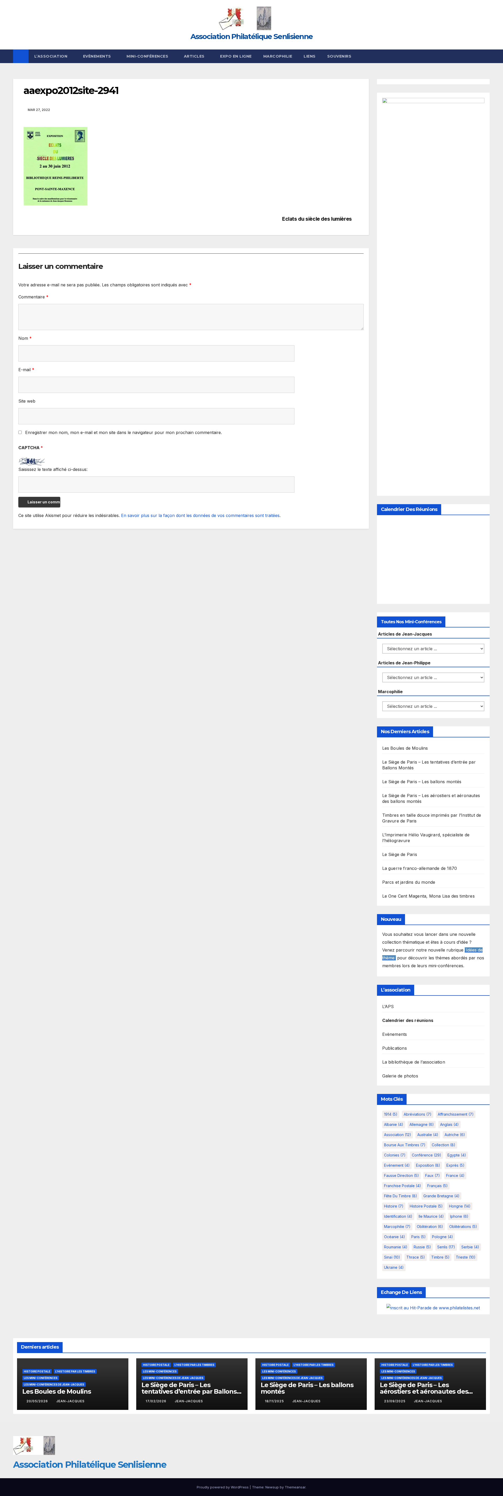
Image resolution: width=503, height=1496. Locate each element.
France (455, 1175)
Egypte (456, 1155)
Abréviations (417, 1114)
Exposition (428, 1165)
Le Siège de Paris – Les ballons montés (422, 781)
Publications (394, 1048)
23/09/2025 (395, 1401)
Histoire (393, 1206)
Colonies (395, 1155)
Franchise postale (402, 1185)
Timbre (440, 1257)
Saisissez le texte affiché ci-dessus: (53, 469)
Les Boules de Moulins (405, 748)
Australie (427, 1134)
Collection (443, 1145)
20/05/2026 (37, 1401)
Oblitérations (463, 1226)
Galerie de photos (400, 1075)
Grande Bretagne (441, 1196)
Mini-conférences (148, 56)
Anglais (449, 1124)
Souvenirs (339, 56)
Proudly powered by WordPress (223, 1487)
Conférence (426, 1155)
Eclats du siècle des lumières (317, 219)
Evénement (397, 1165)
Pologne (442, 1236)
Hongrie (460, 1206)
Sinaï (392, 1257)
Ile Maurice (431, 1216)
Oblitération (430, 1226)
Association (397, 1134)
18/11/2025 (275, 1401)
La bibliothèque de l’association (413, 1062)
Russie (422, 1247)
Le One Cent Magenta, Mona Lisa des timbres (428, 896)
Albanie (393, 1124)
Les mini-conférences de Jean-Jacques (54, 1384)
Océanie (394, 1236)
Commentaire (33, 296)
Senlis (446, 1247)
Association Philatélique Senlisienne (251, 36)
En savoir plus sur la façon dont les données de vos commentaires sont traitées (200, 515)
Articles (195, 56)
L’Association (51, 56)
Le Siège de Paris (399, 854)
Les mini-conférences (40, 1378)
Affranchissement (456, 1114)
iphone (459, 1216)
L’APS (388, 1006)
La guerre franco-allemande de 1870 (419, 868)
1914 (390, 1114)
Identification (398, 1216)
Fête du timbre (400, 1196)
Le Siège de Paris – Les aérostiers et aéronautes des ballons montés (424, 1391)
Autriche (455, 1134)
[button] (486, 56)
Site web (26, 401)
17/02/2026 (156, 1401)
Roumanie (395, 1247)
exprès (455, 1165)
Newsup (272, 1487)
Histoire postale (426, 1206)
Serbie (470, 1247)
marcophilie (397, 1226)
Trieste (465, 1257)
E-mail (26, 369)
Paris (418, 1236)
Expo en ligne (236, 56)
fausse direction (401, 1175)
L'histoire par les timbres (75, 1371)
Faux (432, 1175)
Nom (25, 338)
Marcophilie (277, 56)
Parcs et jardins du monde (408, 882)
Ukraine (394, 1267)
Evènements (97, 56)
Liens (310, 56)
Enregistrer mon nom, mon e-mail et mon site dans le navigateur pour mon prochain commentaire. (123, 432)
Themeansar (295, 1487)
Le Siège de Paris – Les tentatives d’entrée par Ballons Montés (189, 1391)
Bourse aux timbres (404, 1145)
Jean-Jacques (70, 1401)
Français (437, 1185)
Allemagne (421, 1124)
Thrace (415, 1257)
